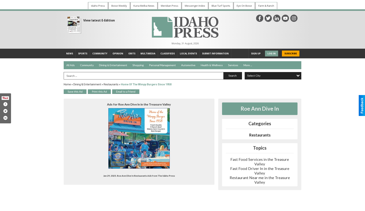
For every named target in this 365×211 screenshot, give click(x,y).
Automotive (188, 65)
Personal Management (162, 65)
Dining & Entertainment (113, 65)
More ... (248, 65)
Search (233, 75)
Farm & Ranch (266, 5)
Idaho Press (98, 5)
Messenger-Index (195, 5)
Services (233, 65)
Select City (253, 75)
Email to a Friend (125, 91)
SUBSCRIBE (290, 53)
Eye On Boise (244, 5)
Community (87, 65)
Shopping (138, 65)
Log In (271, 53)
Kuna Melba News (143, 5)
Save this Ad (75, 91)
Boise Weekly (119, 5)
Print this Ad (99, 91)
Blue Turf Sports (221, 5)
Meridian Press (169, 5)
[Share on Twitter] (5, 111)
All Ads (70, 65)
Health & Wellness (212, 65)
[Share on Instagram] (5, 118)
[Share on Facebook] (5, 104)
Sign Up (256, 53)
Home (67, 84)
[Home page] (185, 27)
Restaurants (111, 84)
